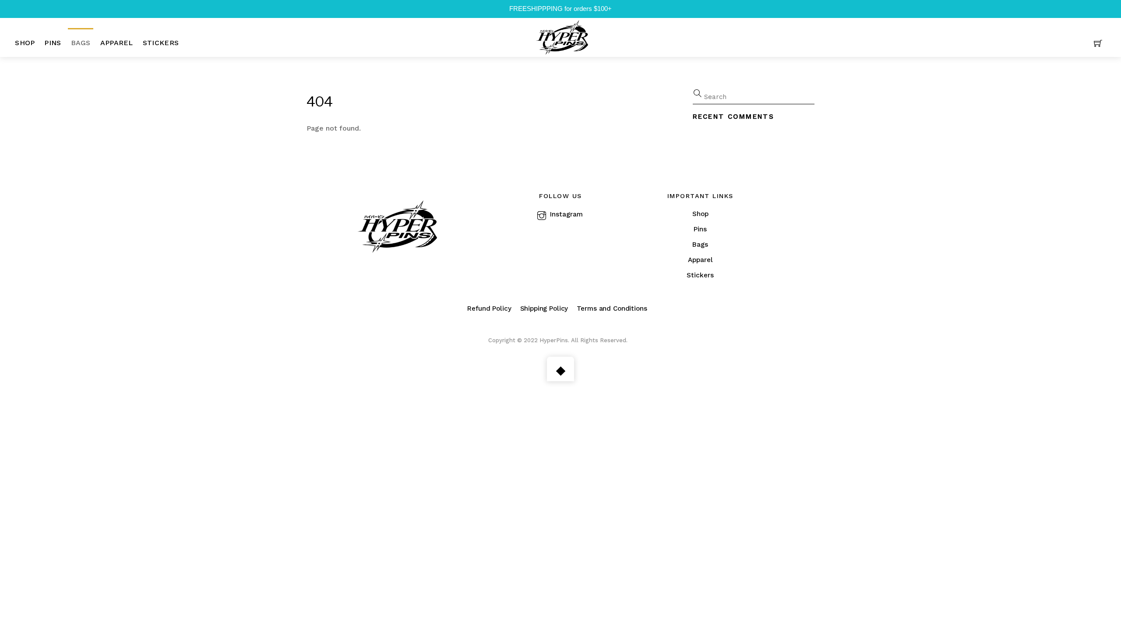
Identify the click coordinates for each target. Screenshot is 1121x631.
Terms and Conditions (612, 308)
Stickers (161, 43)
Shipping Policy (544, 308)
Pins (52, 43)
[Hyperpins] (562, 36)
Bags (81, 43)
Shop (25, 43)
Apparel (116, 43)
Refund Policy (489, 308)
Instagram (565, 214)
